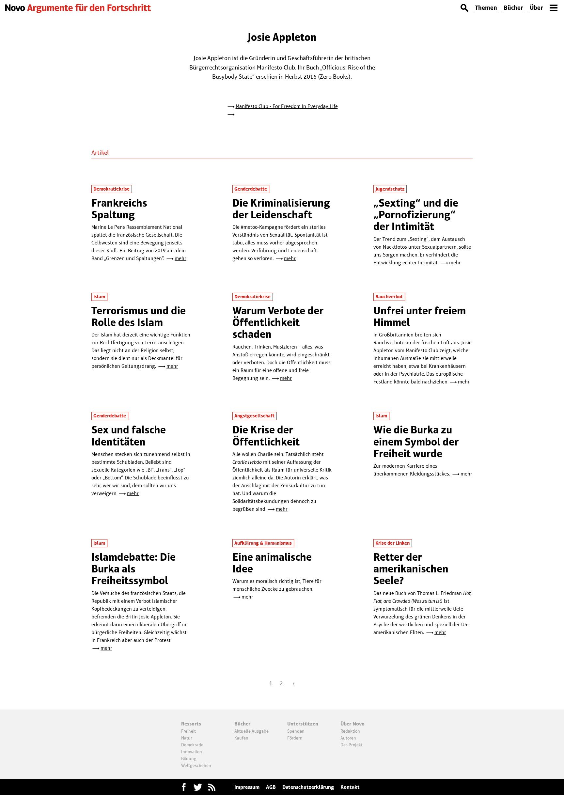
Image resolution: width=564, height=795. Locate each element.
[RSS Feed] (212, 787)
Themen (486, 7)
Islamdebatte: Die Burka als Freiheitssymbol (133, 569)
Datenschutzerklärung (308, 787)
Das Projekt (351, 744)
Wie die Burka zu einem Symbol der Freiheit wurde (416, 441)
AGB (271, 787)
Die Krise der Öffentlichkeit (266, 435)
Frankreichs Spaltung (119, 208)
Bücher (513, 7)
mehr (180, 258)
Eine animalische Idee (272, 563)
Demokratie (192, 744)
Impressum (246, 787)
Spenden (296, 731)
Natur (186, 737)
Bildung (188, 758)
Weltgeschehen (196, 765)
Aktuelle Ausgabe (251, 731)
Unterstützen (302, 724)
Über (536, 7)
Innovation (191, 751)
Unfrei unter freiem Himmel (419, 316)
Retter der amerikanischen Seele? (410, 569)
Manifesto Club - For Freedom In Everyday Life (287, 106)
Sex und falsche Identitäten (128, 435)
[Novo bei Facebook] (198, 787)
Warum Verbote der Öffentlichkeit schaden (277, 322)
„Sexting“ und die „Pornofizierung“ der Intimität (415, 214)
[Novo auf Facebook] (184, 787)
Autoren (348, 737)
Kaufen (241, 737)
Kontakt (350, 787)
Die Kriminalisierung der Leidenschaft (281, 208)
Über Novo (352, 724)
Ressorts (191, 724)
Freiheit (188, 731)
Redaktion (350, 731)
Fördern (295, 737)
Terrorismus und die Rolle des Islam (138, 316)
